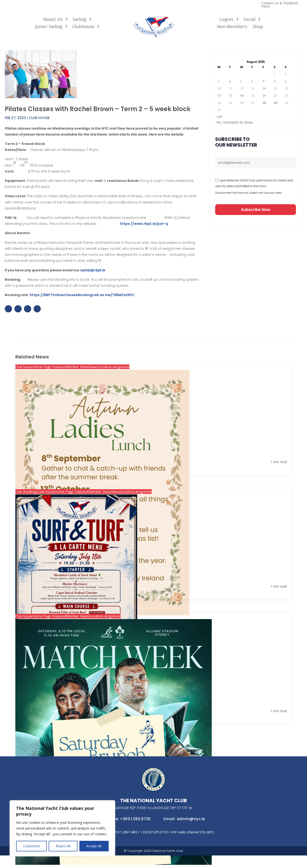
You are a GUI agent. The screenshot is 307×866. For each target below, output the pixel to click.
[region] (62, 828)
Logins (226, 20)
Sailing (79, 20)
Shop (258, 27)
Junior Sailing (48, 27)
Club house (39, 117)
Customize (31, 846)
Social (249, 20)
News (93, 366)
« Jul (219, 116)
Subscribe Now (255, 209)
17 (219, 95)
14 (264, 88)
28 (264, 103)
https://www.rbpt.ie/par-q (144, 223)
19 (241, 95)
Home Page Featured (49, 366)
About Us (53, 20)
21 (264, 95)
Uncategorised (118, 366)
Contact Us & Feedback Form (279, 5)
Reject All (63, 846)
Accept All (93, 846)
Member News (77, 366)
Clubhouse (83, 27)
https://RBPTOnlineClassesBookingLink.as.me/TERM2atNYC (82, 295)
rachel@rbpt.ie (92, 270)
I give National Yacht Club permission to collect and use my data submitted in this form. (254, 183)
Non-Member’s (232, 27)
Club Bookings (26, 491)
